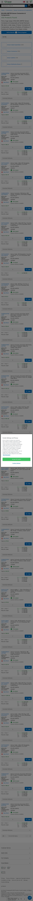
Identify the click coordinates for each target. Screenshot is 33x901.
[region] (16, 450)
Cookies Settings (16, 463)
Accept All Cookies (16, 459)
